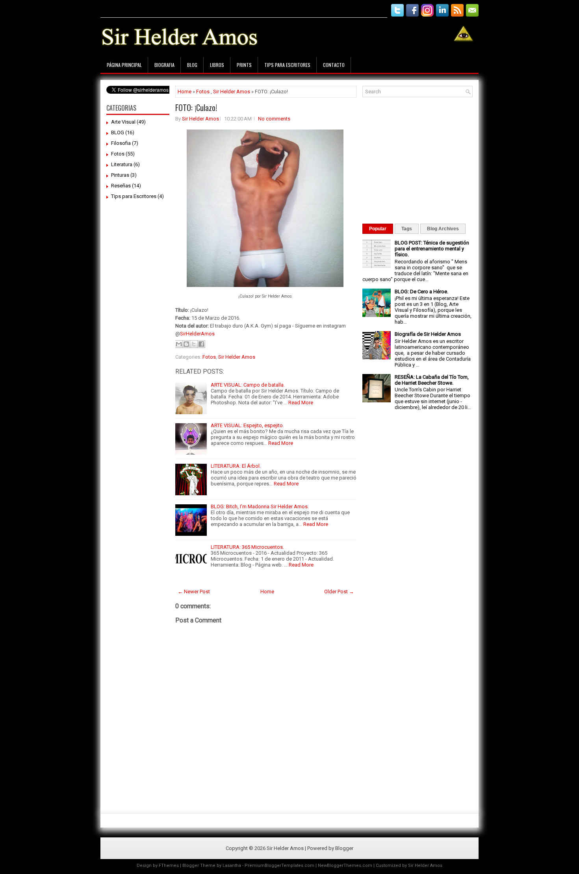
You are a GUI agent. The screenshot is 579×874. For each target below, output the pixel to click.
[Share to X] (194, 344)
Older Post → (339, 591)
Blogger (344, 848)
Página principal (124, 64)
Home (184, 91)
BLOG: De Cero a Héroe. (421, 291)
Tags (406, 228)
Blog (192, 64)
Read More (300, 403)
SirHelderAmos (197, 334)
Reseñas (121, 186)
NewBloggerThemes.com (345, 865)
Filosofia (121, 143)
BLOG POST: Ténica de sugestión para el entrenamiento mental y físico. (432, 248)
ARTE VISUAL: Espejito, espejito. (247, 425)
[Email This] (179, 344)
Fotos (117, 154)
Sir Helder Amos (231, 91)
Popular (377, 228)
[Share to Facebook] (201, 344)
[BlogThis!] (186, 344)
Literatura (121, 164)
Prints (244, 64)
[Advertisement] (243, 7)
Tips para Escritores (287, 64)
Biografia (164, 64)
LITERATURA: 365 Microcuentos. (247, 547)
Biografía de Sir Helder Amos (428, 334)
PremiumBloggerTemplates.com (279, 865)
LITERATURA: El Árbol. (236, 466)
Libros (217, 64)
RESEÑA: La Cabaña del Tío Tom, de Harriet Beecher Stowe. (432, 380)
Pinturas (120, 175)
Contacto (334, 64)
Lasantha (232, 865)
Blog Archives (443, 228)
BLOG (117, 132)
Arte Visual (123, 122)
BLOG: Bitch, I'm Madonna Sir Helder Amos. (260, 506)
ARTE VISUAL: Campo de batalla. (248, 385)
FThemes (169, 865)
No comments (274, 119)
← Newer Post (194, 591)
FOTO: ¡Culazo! (196, 107)
